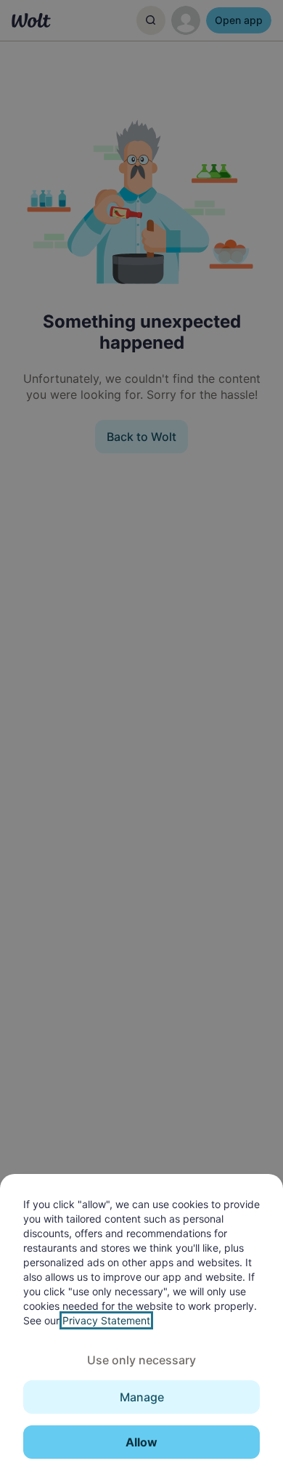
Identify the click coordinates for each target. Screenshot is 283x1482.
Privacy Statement (106, 1320)
